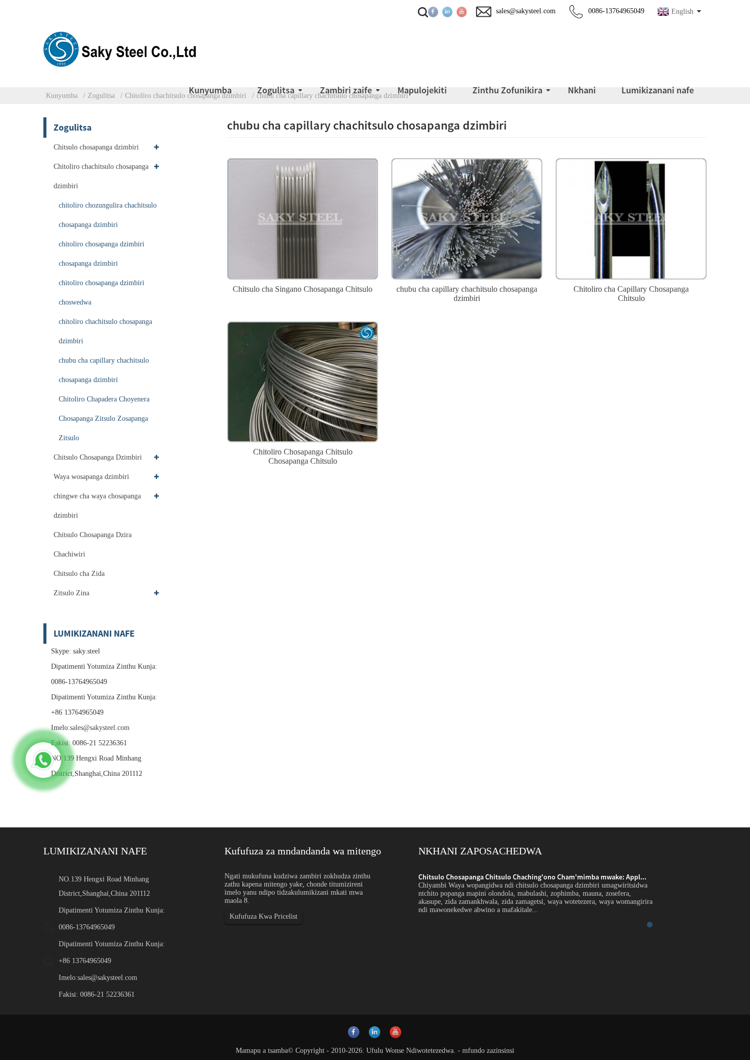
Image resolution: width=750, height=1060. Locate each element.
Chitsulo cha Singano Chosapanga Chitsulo (302, 289)
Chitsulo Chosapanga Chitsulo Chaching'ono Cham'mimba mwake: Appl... (532, 876)
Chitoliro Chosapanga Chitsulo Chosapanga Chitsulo (303, 456)
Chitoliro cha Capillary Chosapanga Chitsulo (631, 293)
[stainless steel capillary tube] (466, 217)
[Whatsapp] (43, 760)
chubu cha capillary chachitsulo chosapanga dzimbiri (466, 293)
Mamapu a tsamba (262, 1050)
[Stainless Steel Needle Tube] (302, 217)
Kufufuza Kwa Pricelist (263, 916)
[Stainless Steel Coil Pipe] (302, 380)
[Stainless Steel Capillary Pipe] (631, 217)
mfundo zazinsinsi (488, 1050)
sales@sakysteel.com (100, 727)
